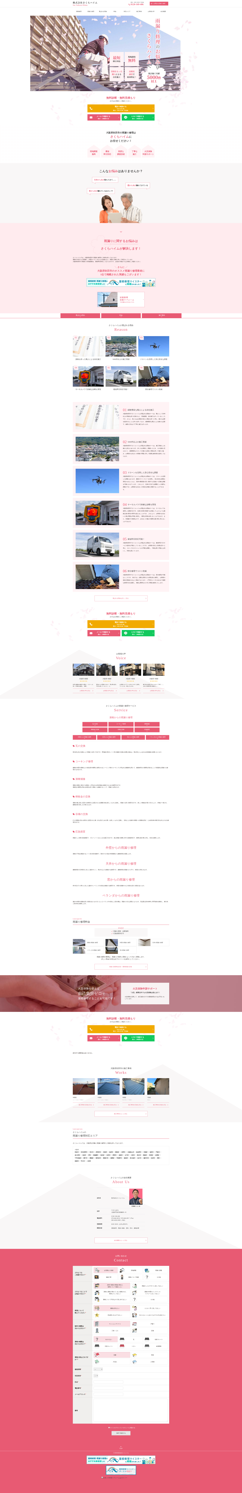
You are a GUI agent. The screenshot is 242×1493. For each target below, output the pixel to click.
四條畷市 (95, 1155)
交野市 (123, 1152)
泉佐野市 (138, 1152)
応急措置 (147, 729)
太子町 (127, 1155)
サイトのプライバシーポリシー (119, 1428)
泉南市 (121, 1155)
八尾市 (89, 1161)
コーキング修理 (121, 724)
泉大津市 (77, 1155)
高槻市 (145, 1155)
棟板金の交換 (95, 729)
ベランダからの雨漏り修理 (157, 737)
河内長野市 (84, 1152)
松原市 (153, 1158)
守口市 (83, 1161)
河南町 (146, 1152)
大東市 (133, 1155)
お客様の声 (151, 11)
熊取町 (117, 1152)
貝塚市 (105, 1152)
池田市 (152, 1152)
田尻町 (151, 1155)
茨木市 (92, 1152)
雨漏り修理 (91, 11)
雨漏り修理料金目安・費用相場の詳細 (120, 966)
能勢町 (112, 1158)
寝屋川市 (105, 1158)
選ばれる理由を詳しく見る (121, 598)
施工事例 (139, 11)
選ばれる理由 (103, 11)
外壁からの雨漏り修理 (84, 737)
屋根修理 (78, 11)
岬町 (158, 1158)
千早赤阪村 (78, 1158)
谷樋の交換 (121, 729)
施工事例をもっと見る (120, 1114)
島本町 (102, 1155)
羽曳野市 (119, 1158)
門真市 (158, 1152)
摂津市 (115, 1155)
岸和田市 (98, 1152)
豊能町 (92, 1158)
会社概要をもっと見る (120, 1240)
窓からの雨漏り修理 (133, 737)
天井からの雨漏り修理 (108, 737)
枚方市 (139, 1158)
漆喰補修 (147, 724)
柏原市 (111, 1152)
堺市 (89, 1155)
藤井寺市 (146, 1158)
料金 (121, 315)
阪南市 (126, 1158)
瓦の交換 (95, 724)
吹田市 (109, 1155)
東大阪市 (132, 1158)
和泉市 (77, 1152)
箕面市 (77, 1161)
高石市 (139, 1155)
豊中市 (85, 1158)
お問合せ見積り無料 (159, 3)
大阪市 (84, 1155)
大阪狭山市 (130, 1152)
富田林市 (98, 1158)
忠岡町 (157, 1155)
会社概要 (163, 11)
